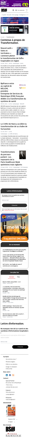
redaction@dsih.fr (10, 399)
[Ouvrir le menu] (26, 10)
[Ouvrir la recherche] (13, 10)
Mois (18, 277)
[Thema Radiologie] (14, 435)
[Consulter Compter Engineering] (14, 3)
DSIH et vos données (11, 364)
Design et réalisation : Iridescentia (11, 367)
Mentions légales (10, 361)
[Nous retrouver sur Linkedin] (7, 375)
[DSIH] (14, 429)
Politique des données (9, 210)
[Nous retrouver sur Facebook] (10, 375)
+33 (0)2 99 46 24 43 (11, 387)
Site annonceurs (10, 392)
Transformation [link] (10, 37)
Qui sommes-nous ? (11, 359)
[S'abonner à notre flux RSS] (13, 375)
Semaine (11, 277)
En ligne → (11, 422)
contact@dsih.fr (10, 394)
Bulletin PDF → (12, 419)
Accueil (2, 37)
